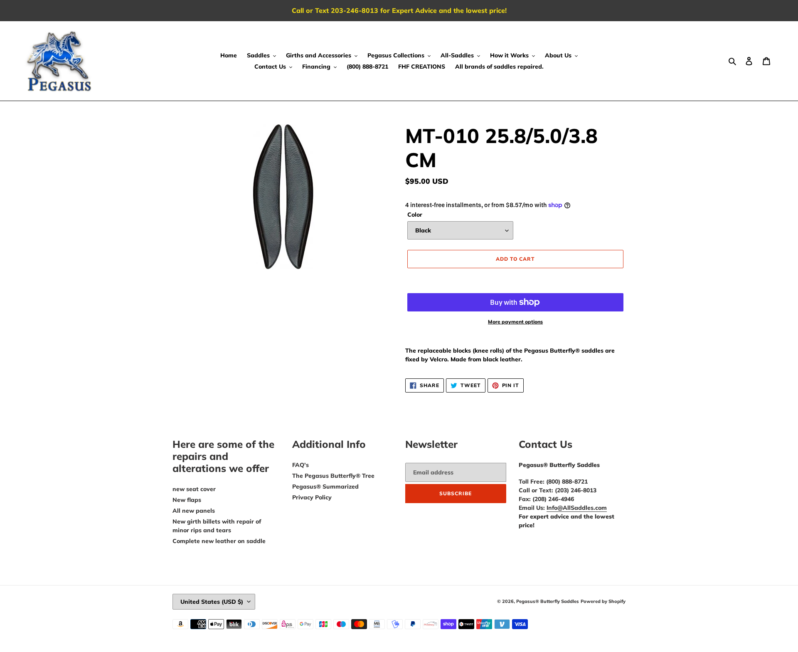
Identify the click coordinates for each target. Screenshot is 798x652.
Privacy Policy (312, 497)
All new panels (193, 510)
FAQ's (300, 465)
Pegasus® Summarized (325, 486)
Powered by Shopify (603, 601)
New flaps (186, 500)
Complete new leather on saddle (219, 541)
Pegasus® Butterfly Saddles (547, 601)
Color (414, 214)
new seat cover (194, 489)
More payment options (515, 322)
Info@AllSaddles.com (577, 507)
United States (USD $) (211, 601)
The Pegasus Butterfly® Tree (333, 475)
